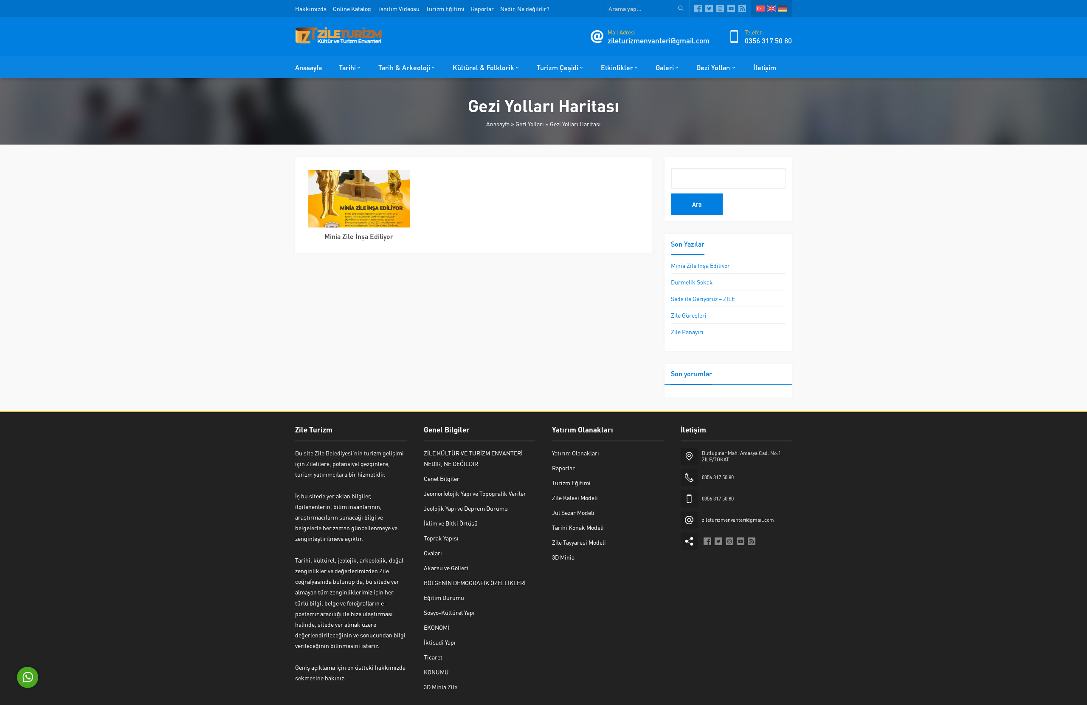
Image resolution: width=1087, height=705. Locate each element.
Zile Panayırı (687, 331)
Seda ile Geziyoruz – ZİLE (703, 298)
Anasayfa (498, 124)
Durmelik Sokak (692, 282)
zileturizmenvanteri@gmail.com (659, 40)
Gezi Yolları (529, 124)
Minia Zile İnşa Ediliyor (358, 236)
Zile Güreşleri (689, 315)
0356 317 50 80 (768, 40)
